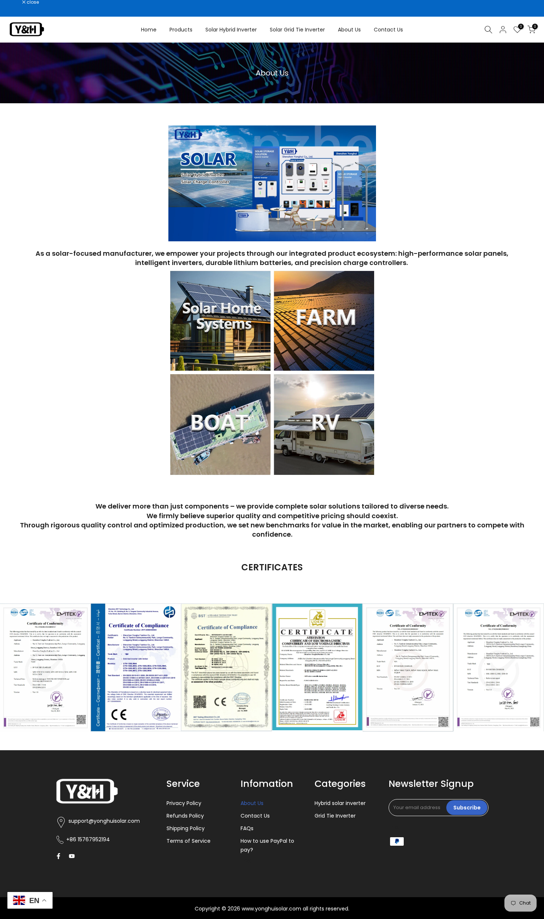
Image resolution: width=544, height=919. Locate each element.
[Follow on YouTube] (72, 856)
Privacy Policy (184, 803)
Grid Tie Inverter (335, 815)
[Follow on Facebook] (58, 856)
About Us (349, 29)
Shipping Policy (186, 828)
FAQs (247, 828)
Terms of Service (189, 841)
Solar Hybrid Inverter (231, 29)
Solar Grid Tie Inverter (297, 29)
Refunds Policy (185, 815)
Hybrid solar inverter (340, 803)
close (15, 2)
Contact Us (388, 29)
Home (149, 29)
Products (180, 29)
